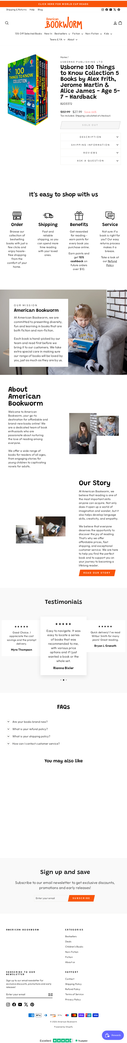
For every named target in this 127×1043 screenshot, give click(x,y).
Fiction (76, 33)
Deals (68, 941)
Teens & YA (56, 39)
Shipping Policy (73, 984)
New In (48, 33)
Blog (40, 9)
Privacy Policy (73, 999)
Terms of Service (74, 994)
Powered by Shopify (63, 1026)
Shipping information (90, 144)
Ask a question (90, 160)
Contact (69, 978)
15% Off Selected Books (28, 33)
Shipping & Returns (16, 9)
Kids (106, 33)
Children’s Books (74, 946)
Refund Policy (72, 989)
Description (91, 137)
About (71, 39)
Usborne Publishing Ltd (81, 61)
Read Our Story (97, 572)
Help (32, 9)
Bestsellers (61, 33)
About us (70, 962)
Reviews (90, 152)
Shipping (80, 115)
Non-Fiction (92, 33)
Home (63, 57)
